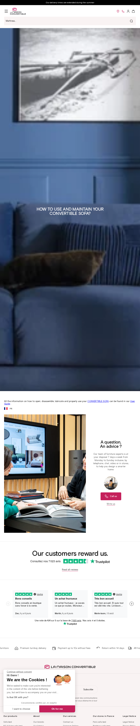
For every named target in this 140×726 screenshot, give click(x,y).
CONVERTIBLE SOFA (98, 401)
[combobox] (70, 21)
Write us (111, 504)
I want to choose (21, 708)
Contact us (68, 722)
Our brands (38, 722)
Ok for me (57, 708)
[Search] (131, 21)
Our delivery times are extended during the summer (70, 2)
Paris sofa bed (99, 722)
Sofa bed (7, 722)
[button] (6, 11)
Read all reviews (70, 569)
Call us (113, 496)
